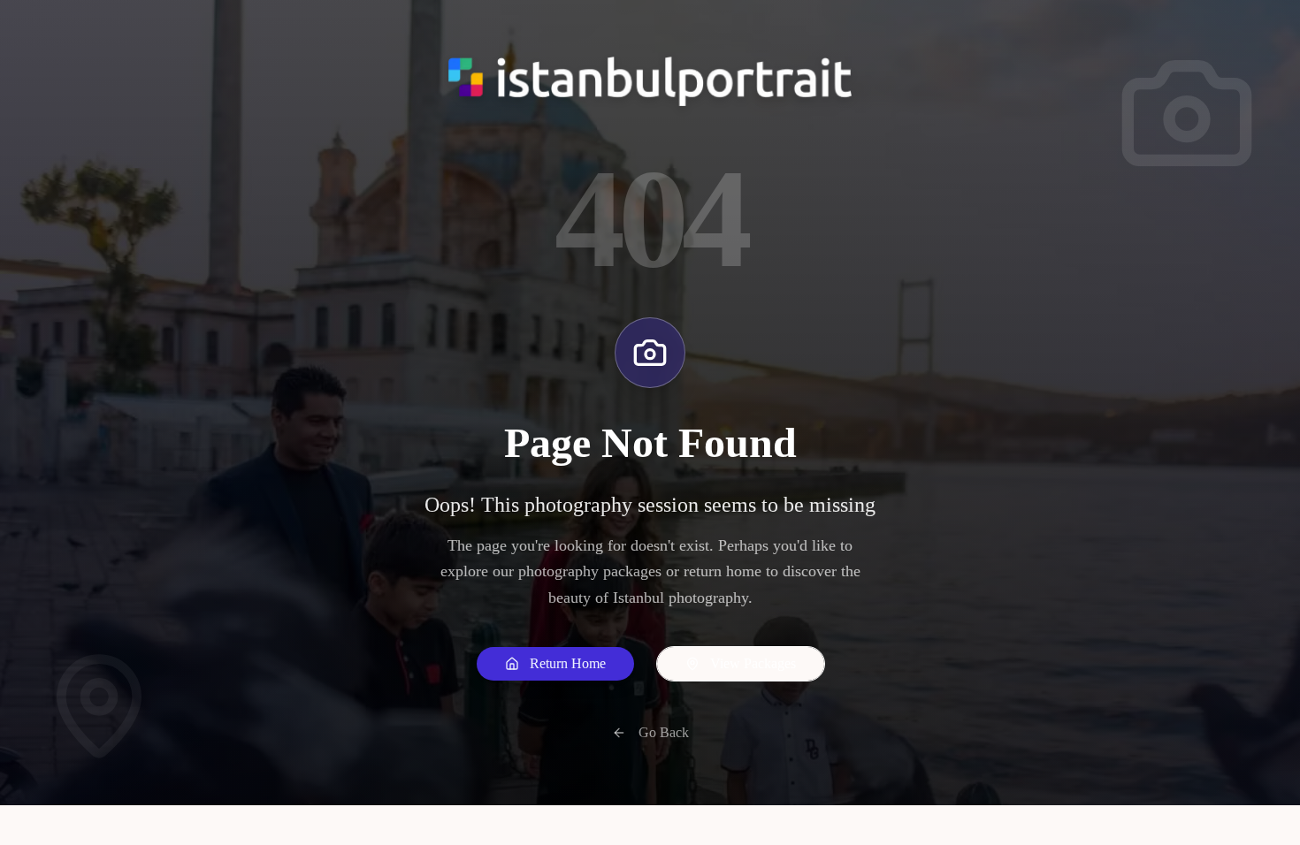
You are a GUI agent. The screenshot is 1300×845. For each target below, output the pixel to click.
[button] (555, 663)
